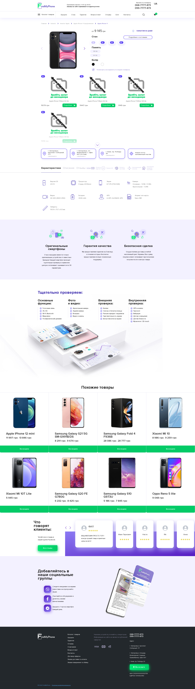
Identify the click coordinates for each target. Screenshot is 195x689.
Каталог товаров (74, 634)
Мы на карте (140, 667)
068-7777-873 (143, 5)
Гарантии (83, 15)
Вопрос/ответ (96, 15)
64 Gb (95, 55)
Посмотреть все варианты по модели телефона (113, 70)
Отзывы (108, 15)
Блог (117, 15)
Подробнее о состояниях (138, 37)
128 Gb (95, 51)
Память (96, 47)
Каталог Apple (64, 23)
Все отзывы (47, 548)
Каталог (53, 23)
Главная (44, 23)
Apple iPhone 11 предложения (83, 23)
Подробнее (68, 105)
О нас (73, 15)
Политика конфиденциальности (61, 685)
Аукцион (64, 15)
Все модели (24, 449)
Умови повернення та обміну (78, 662)
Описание (68, 168)
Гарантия (71, 641)
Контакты (127, 15)
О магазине (72, 647)
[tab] (51, 168)
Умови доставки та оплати (77, 659)
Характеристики (51, 168)
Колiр (95, 60)
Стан (95, 37)
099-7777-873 (143, 8)
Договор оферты (74, 656)
